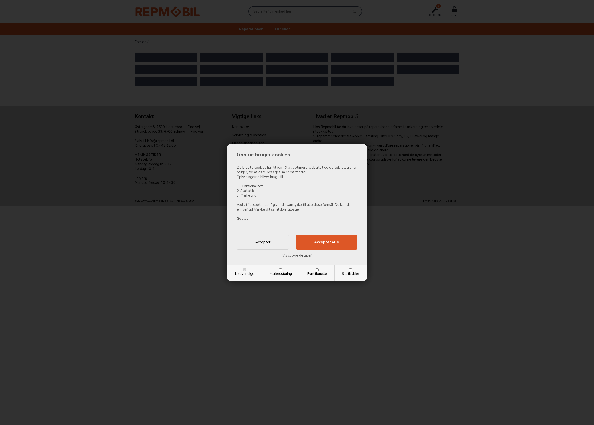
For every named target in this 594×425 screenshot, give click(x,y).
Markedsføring (280, 273)
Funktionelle (317, 273)
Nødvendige (244, 273)
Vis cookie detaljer (297, 255)
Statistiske (350, 273)
